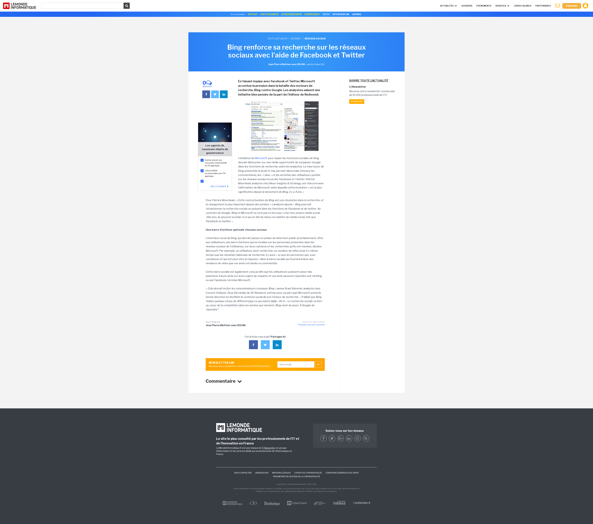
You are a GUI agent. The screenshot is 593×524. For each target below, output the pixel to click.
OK (318, 364)
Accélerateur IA (292, 14)
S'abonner (572, 5)
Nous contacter (243, 473)
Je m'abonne (357, 101)
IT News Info (268, 448)
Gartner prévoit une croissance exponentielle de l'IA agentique (216, 163)
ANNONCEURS (262, 473)
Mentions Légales (281, 473)
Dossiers (466, 5)
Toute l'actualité (277, 38)
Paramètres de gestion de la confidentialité (296, 476)
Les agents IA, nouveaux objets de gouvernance (215, 149)
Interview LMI (341, 14)
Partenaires (543, 5)
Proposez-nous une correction (311, 325)
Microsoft (261, 158)
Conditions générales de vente (342, 473)
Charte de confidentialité (308, 473)
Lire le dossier (218, 186)
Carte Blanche (269, 14)
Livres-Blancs (522, 5)
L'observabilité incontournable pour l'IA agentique (215, 173)
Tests (326, 14)
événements (483, 5)
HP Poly (252, 14)
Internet (296, 38)
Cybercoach (312, 14)
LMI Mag (356, 14)
